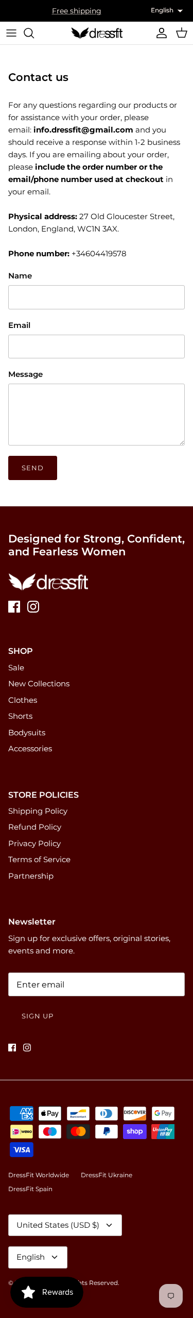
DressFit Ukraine (106, 1175)
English (30, 1257)
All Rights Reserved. (88, 1283)
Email (19, 325)
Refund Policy (34, 827)
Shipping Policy (37, 811)
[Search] (34, 33)
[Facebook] (14, 607)
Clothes (22, 700)
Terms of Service (39, 859)
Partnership (31, 876)
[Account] (159, 33)
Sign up (38, 1016)
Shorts (20, 716)
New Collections (38, 683)
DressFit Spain (30, 1189)
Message (25, 374)
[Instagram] (33, 607)
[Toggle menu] (11, 33)
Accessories (30, 748)
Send (33, 468)
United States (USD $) (57, 1225)
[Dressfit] (96, 33)
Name (20, 276)
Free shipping (76, 10)
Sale (16, 667)
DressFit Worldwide (38, 1175)
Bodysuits (26, 732)
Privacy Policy (34, 843)
